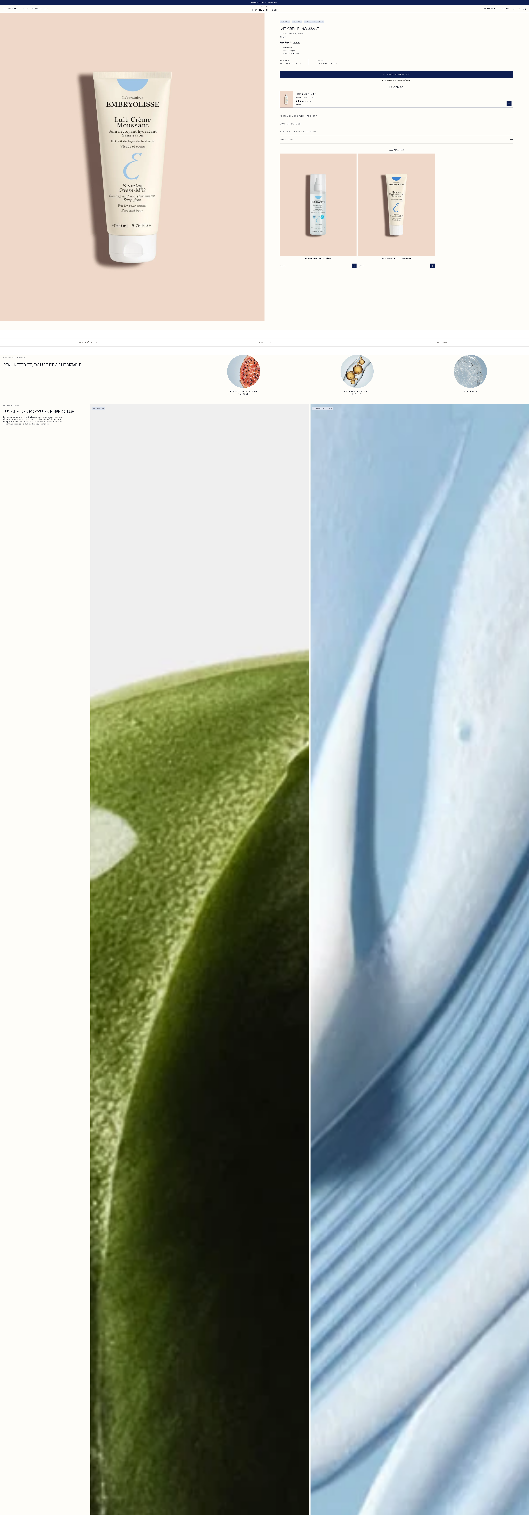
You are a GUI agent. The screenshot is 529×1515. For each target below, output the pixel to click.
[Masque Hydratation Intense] (396, 211)
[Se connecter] (519, 8)
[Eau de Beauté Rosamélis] (318, 211)
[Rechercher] (514, 9)
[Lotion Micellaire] (396, 99)
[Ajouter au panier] (509, 103)
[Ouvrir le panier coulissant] (524, 8)
